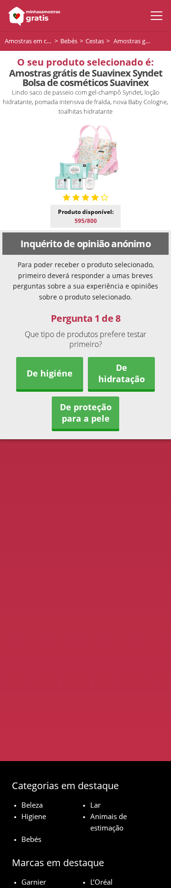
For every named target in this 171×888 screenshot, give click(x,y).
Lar (95, 805)
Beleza (32, 805)
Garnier (33, 882)
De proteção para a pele (86, 412)
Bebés (31, 839)
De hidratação (121, 373)
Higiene (33, 816)
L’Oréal (101, 882)
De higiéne (50, 373)
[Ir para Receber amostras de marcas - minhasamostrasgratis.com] (32, 15)
